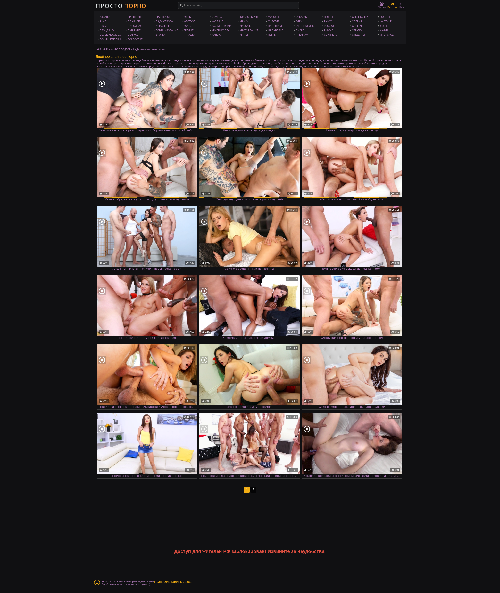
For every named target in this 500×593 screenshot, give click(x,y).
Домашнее (163, 26)
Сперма (357, 21)
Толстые (385, 17)
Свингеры (331, 35)
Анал (103, 21)
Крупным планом (223, 30)
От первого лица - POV (308, 26)
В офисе (133, 35)
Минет (244, 35)
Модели (382, 7)
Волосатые (135, 39)
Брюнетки (134, 17)
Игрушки (189, 35)
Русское (329, 26)
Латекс (216, 35)
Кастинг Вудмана (223, 26)
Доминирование (167, 30)
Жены (187, 17)
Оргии (300, 21)
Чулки (384, 30)
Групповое (163, 17)
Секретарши (360, 17)
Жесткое (189, 21)
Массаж (245, 26)
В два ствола (164, 21)
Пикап (300, 30)
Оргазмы (301, 17)
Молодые (274, 17)
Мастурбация (249, 30)
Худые (384, 26)
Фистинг (386, 21)
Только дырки (249, 17)
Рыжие (328, 30)
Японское (387, 35)
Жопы (188, 26)
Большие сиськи (111, 35)
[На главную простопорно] (121, 6)
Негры (272, 35)
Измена (217, 17)
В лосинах (135, 26)
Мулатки (273, 21)
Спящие (357, 26)
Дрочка (160, 35)
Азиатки (105, 17)
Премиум (302, 35)
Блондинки (107, 30)
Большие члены (110, 39)
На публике (275, 30)
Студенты (358, 35)
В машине (134, 30)
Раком (328, 21)
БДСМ (103, 26)
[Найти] (181, 5)
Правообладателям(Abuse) (173, 581)
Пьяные (329, 17)
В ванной (134, 21)
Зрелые (189, 30)
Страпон (357, 30)
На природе (275, 26)
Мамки (244, 21)
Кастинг (217, 21)
